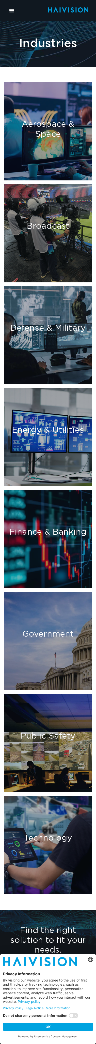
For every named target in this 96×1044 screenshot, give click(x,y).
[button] (12, 10)
